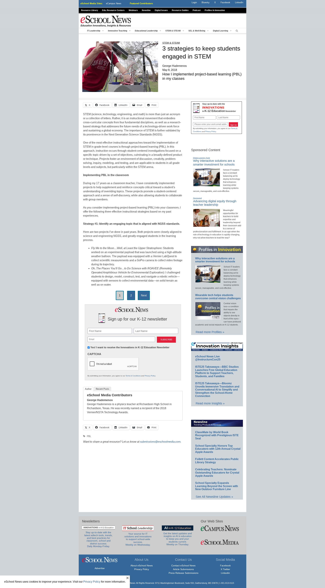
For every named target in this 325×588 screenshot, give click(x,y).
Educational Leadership (146, 31)
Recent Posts (102, 389)
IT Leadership (93, 31)
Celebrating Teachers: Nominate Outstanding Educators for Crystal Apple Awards (217, 472)
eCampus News (113, 3)
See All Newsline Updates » (214, 496)
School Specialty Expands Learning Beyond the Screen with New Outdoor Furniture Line (216, 486)
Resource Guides (180, 10)
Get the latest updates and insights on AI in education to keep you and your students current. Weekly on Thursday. (177, 539)
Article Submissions (183, 569)
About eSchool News (142, 565)
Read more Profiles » (210, 332)
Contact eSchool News (183, 565)
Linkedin (225, 573)
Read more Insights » (210, 403)
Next (144, 295)
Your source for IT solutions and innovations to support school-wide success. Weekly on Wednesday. (137, 539)
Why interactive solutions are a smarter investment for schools (215, 260)
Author (88, 389)
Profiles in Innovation (215, 10)
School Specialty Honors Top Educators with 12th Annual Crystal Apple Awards (217, 448)
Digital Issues (161, 10)
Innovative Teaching (117, 31)
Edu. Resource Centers (113, 10)
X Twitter (225, 569)
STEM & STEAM (173, 31)
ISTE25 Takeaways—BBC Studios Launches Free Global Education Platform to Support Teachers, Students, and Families (217, 371)
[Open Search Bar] (237, 30)
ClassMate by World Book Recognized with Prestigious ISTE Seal (217, 435)
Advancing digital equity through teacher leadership (214, 203)
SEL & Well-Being (196, 31)
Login (194, 2)
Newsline (146, 10)
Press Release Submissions (183, 573)
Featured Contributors (141, 3)
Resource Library (89, 10)
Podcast (197, 10)
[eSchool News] (105, 21)
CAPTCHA (94, 354)
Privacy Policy (150, 376)
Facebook (225, 565)
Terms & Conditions (133, 376)
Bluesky (206, 2)
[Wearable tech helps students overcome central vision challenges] (208, 318)
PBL (89, 436)
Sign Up (233, 125)
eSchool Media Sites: (91, 3)
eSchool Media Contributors (109, 395)
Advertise (100, 568)
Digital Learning (220, 31)
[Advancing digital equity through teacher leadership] (206, 225)
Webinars (133, 10)
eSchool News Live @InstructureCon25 (207, 358)
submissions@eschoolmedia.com (160, 441)
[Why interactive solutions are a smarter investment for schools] (206, 185)
